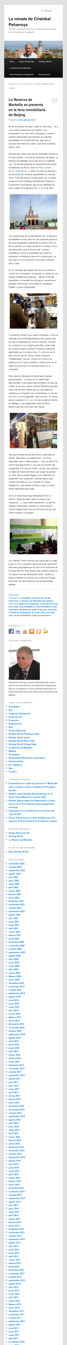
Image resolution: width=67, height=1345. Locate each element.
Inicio (11, 61)
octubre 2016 (15, 1112)
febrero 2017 (15, 1099)
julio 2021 (13, 918)
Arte (11, 710)
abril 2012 (13, 1297)
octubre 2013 (15, 1235)
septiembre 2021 (17, 911)
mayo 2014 (14, 1211)
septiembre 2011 (17, 1321)
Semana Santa (16, 761)
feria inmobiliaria (27, 606)
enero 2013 (14, 1266)
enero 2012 (14, 1307)
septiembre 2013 (17, 1239)
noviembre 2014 (17, 1191)
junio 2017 (14, 1085)
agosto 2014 (15, 1201)
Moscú (42, 167)
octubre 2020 (15, 948)
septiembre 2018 (17, 1034)
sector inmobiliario (22, 615)
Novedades (47, 600)
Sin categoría (15, 764)
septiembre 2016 (17, 1116)
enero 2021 (14, 938)
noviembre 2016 (17, 1109)
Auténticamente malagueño (21, 74)
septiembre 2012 (17, 1280)
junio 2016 (14, 1126)
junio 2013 (14, 1249)
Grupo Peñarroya (26, 61)
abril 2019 (13, 1010)
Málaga (12, 750)
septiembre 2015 (17, 1157)
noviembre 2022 (17, 863)
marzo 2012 (14, 1300)
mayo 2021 (14, 924)
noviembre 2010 (17, 1341)
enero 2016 (14, 1143)
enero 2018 (14, 1061)
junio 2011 (14, 1331)
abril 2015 (13, 1174)
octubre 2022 (15, 866)
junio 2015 (14, 1167)
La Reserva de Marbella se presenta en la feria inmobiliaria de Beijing (27, 107)
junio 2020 (14, 962)
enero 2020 (14, 979)
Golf (11, 727)
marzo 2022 (14, 890)
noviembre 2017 (17, 1068)
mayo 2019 (14, 1006)
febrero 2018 (15, 1058)
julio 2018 (13, 1041)
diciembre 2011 (16, 1310)
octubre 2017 (15, 1071)
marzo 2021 (14, 931)
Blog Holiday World (18, 851)
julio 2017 (13, 1082)
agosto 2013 (15, 1242)
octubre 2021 (15, 907)
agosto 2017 (15, 1078)
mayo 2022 (14, 883)
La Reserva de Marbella (20, 67)
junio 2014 (14, 1208)
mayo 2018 (14, 1047)
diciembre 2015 (16, 1147)
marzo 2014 (14, 1218)
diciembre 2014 (16, 1187)
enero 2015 (14, 1184)
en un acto (29, 399)
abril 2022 (13, 887)
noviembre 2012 (17, 1273)
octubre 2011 (15, 1317)
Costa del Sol (38, 597)
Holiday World (45, 61)
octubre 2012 (15, 1276)
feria (55, 603)
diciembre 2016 (16, 1105)
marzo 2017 (14, 1095)
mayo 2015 (14, 1170)
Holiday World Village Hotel (22, 744)
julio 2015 (13, 1164)
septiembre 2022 (17, 870)
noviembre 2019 (17, 986)
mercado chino (38, 612)
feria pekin (13, 609)
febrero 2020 (15, 976)
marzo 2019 (14, 1013)
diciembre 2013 (16, 1229)
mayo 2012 (14, 1293)
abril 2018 (13, 1051)
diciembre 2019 (16, 983)
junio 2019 (14, 1003)
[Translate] (14, 594)
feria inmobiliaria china (46, 606)
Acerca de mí (44, 74)
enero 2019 (14, 1020)
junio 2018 (14, 1044)
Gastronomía (15, 723)
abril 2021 (13, 928)
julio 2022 (13, 877)
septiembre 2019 (17, 993)
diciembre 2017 (16, 1065)
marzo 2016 (14, 1136)
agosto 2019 (15, 996)
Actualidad (26, 597)
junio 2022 (14, 880)
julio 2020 (13, 959)
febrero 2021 (15, 935)
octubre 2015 (15, 1153)
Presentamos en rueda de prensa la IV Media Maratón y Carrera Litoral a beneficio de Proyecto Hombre (33, 787)
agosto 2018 (15, 1037)
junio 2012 (14, 1290)
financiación (25, 609)
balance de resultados (29, 603)
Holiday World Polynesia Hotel (24, 733)
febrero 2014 (15, 1222)
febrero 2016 (15, 1140)
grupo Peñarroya (39, 609)
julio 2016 (13, 1123)
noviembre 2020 (17, 945)
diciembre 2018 (16, 1023)
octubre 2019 (15, 989)
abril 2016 (13, 1133)
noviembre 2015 (17, 1150)
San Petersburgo (19, 170)
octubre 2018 (15, 1030)
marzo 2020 (14, 972)
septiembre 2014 (17, 1198)
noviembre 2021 (17, 904)
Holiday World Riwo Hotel (21, 740)
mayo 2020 (14, 965)
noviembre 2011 (17, 1314)
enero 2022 (14, 897)
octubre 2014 (15, 1194)
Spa (11, 768)
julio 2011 (13, 1328)
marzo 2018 (14, 1054)
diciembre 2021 (16, 901)
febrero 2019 (15, 1017)
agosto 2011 (15, 1324)
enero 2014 (14, 1225)
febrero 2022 (15, 894)
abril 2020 (13, 969)
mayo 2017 (14, 1088)
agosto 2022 (15, 873)
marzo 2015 (14, 1177)
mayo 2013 (14, 1252)
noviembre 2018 (17, 1027)
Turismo (13, 771)
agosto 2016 (15, 1119)
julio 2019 (13, 1000)
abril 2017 (13, 1092)
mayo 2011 (14, 1334)
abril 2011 (13, 1338)
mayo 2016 (14, 1129)
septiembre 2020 (17, 952)
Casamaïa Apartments (20, 713)
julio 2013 (13, 1246)
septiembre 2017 (17, 1075)
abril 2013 (13, 1256)
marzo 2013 (14, 1259)
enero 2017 (14, 1102)
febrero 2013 (15, 1263)
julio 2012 (13, 1287)
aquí (11, 164)
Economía (14, 720)
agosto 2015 (15, 1160)
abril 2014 (13, 1215)
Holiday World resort (19, 737)
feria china (13, 606)
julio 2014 (13, 1205)
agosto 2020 (15, 955)
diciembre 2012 (16, 1269)
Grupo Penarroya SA (19, 832)
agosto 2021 (15, 914)
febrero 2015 (15, 1181)
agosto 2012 (15, 1283)
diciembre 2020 (16, 941)
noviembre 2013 (17, 1232)
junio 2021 (14, 921)
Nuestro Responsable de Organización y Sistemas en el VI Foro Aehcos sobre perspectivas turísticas (32, 804)
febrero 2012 (15, 1304)
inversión (52, 609)
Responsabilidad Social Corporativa (27, 757)
